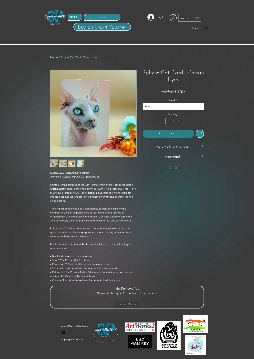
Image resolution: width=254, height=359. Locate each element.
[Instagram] (69, 332)
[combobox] (173, 106)
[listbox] (189, 18)
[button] (173, 17)
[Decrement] (168, 121)
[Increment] (178, 121)
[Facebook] (63, 332)
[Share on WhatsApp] (177, 167)
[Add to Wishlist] (200, 134)
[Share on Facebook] (170, 167)
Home (54, 57)
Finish (173, 99)
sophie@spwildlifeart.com (74, 325)
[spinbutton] (173, 121)
